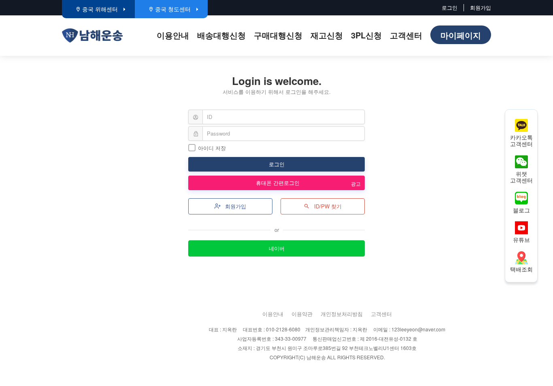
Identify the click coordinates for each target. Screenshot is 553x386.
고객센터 (406, 35)
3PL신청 (366, 35)
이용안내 (173, 35)
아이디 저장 (212, 148)
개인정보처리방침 (342, 314)
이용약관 (302, 314)
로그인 (449, 7)
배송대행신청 (221, 35)
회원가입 (480, 7)
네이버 (277, 248)
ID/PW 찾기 (327, 206)
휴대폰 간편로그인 (278, 183)
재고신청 (327, 35)
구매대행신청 (278, 35)
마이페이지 (460, 35)
